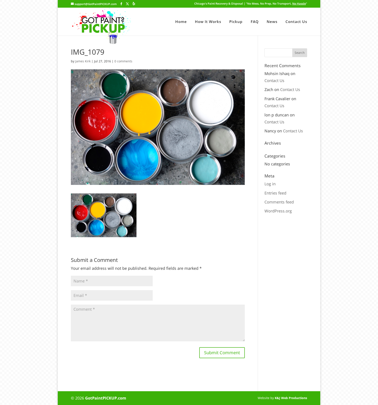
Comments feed (279, 202)
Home (181, 22)
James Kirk (83, 61)
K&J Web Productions (291, 398)
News (272, 22)
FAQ (255, 22)
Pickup (236, 22)
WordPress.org (278, 211)
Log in (270, 183)
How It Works (208, 22)
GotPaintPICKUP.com (105, 398)
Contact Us (296, 22)
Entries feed (275, 193)
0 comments (123, 61)
